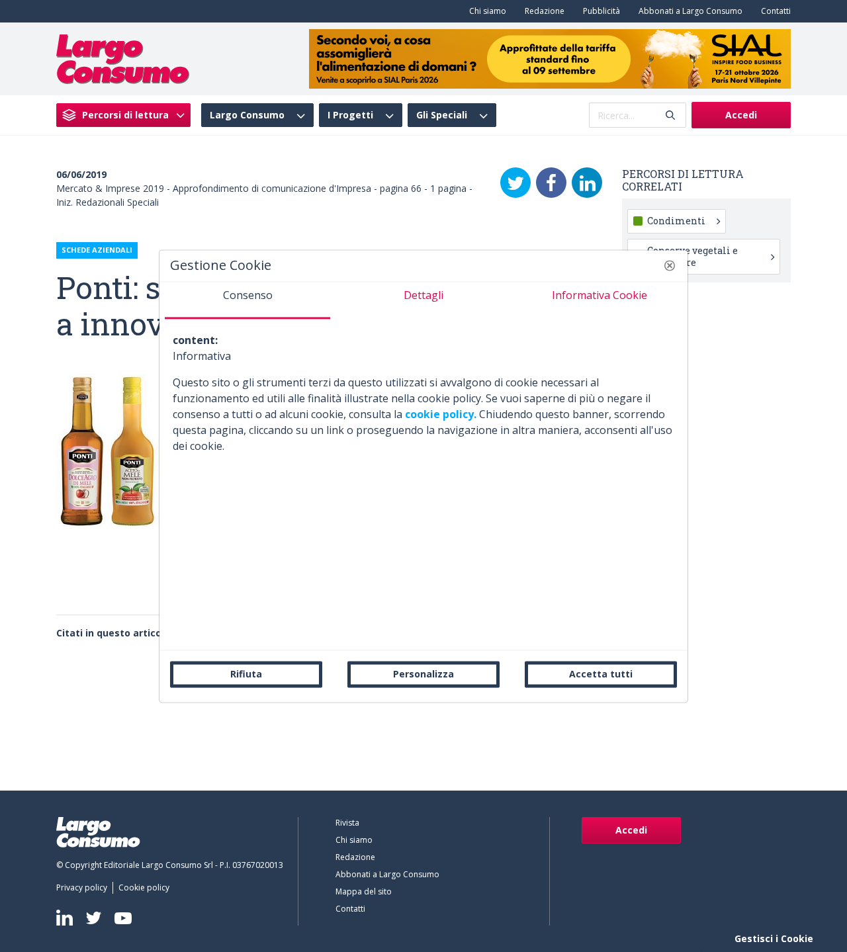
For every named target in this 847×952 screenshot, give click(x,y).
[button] (669, 265)
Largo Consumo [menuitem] (247, 115)
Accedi (741, 114)
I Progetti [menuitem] (350, 115)
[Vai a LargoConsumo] (122, 57)
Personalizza (423, 674)
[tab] (247, 300)
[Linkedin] (64, 918)
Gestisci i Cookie (774, 938)
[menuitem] (485, 11)
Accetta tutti (601, 674)
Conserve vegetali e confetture (692, 256)
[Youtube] (123, 918)
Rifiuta (246, 674)
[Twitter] (515, 182)
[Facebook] (551, 182)
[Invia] (670, 115)
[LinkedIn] (587, 182)
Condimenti (676, 220)
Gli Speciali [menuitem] (441, 115)
